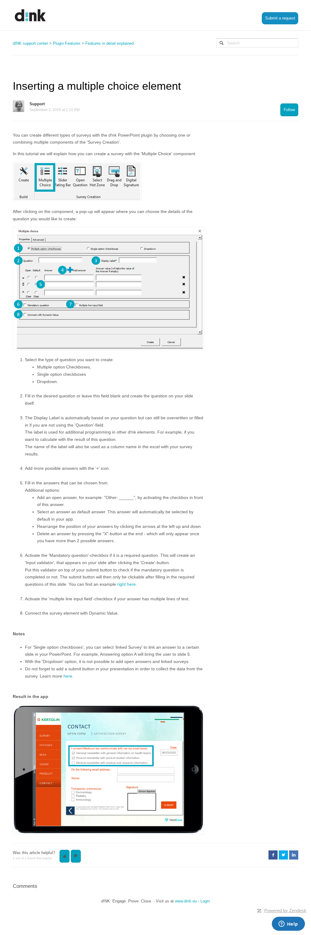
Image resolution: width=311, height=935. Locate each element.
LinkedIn (293, 855)
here (67, 676)
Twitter (283, 855)
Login (205, 901)
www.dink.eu (186, 901)
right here (126, 584)
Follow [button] (289, 109)
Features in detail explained (109, 43)
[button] (65, 856)
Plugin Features (66, 43)
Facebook (273, 855)
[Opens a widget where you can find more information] (288, 924)
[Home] (30, 15)
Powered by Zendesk (285, 910)
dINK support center (30, 43)
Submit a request (280, 18)
